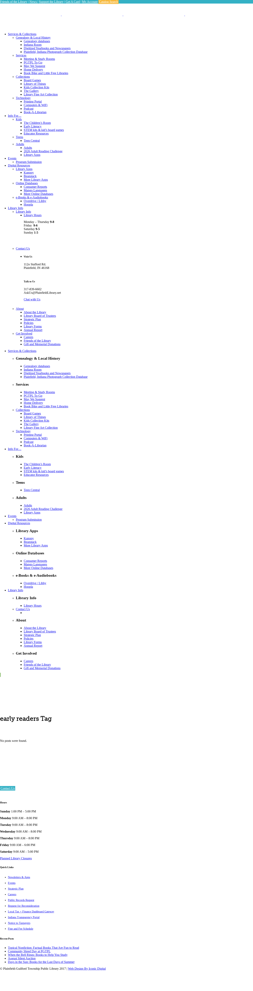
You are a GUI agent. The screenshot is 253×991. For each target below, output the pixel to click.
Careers (12, 894)
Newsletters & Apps (19, 877)
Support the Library (51, 1)
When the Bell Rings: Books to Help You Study (38, 954)
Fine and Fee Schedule (20, 928)
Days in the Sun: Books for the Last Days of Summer (41, 962)
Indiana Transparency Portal (24, 917)
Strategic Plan (16, 888)
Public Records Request (21, 900)
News (33, 1)
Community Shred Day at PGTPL (29, 951)
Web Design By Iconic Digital (87, 968)
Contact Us (8, 788)
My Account (90, 1)
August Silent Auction (22, 958)
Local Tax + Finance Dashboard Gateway (31, 911)
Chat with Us (32, 299)
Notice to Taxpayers (19, 923)
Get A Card (73, 1)
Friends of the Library (13, 1)
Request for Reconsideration (23, 905)
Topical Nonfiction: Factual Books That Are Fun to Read (43, 947)
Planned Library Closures (16, 858)
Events (11, 883)
